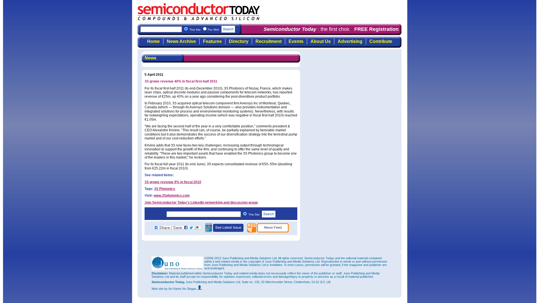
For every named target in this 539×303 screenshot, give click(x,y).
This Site (254, 214)
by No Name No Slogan (180, 288)
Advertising (350, 41)
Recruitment (268, 41)
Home (153, 41)
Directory (238, 41)
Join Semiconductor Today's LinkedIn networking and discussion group (201, 203)
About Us (320, 41)
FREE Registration (376, 29)
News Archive (181, 41)
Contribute (380, 41)
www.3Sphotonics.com (172, 196)
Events (296, 41)
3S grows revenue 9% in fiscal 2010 (173, 182)
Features (212, 41)
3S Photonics (164, 189)
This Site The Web (204, 29)
